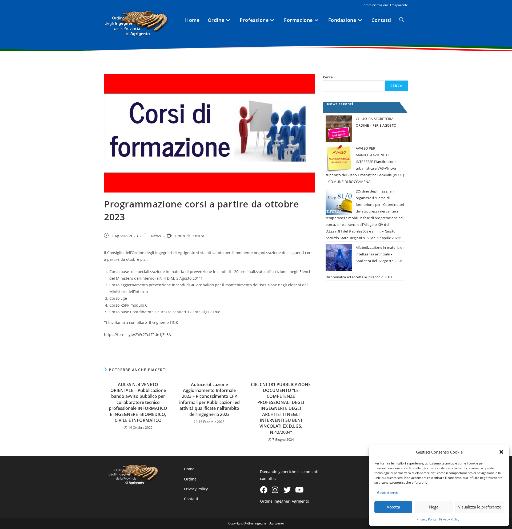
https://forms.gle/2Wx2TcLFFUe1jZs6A (137, 334)
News (156, 235)
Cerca (328, 77)
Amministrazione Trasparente (385, 5)
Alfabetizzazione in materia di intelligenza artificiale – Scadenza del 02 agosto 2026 (379, 254)
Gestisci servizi (388, 492)
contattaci (269, 478)
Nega (433, 507)
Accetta (393, 507)
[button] (501, 452)
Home (189, 468)
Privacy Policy (427, 519)
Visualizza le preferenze (479, 507)
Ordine (190, 479)
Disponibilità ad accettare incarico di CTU (359, 277)
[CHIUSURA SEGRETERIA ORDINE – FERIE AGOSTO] (339, 128)
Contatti (191, 498)
